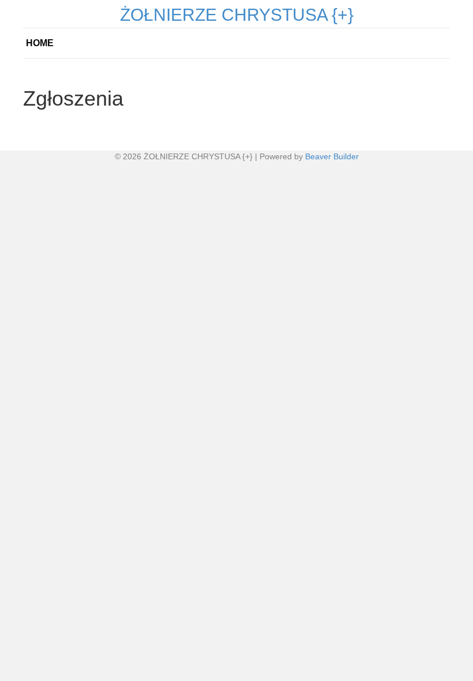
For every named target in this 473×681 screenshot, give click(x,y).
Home (40, 43)
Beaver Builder (332, 156)
